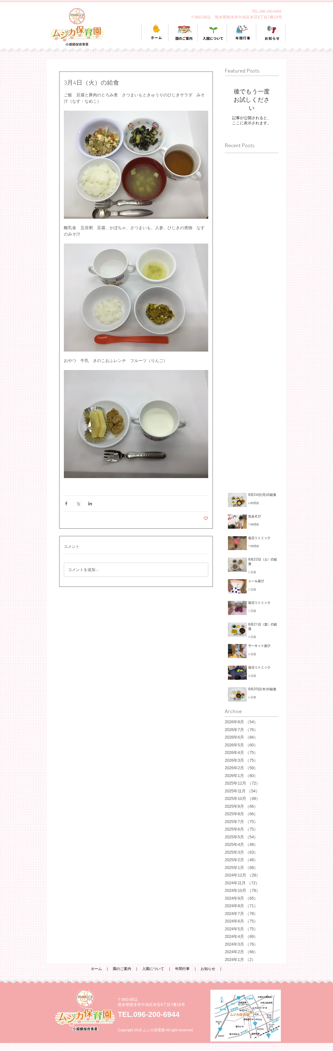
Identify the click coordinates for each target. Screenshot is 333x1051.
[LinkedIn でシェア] (90, 503)
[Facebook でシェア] (66, 503)
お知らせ (208, 969)
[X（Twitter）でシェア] (78, 503)
